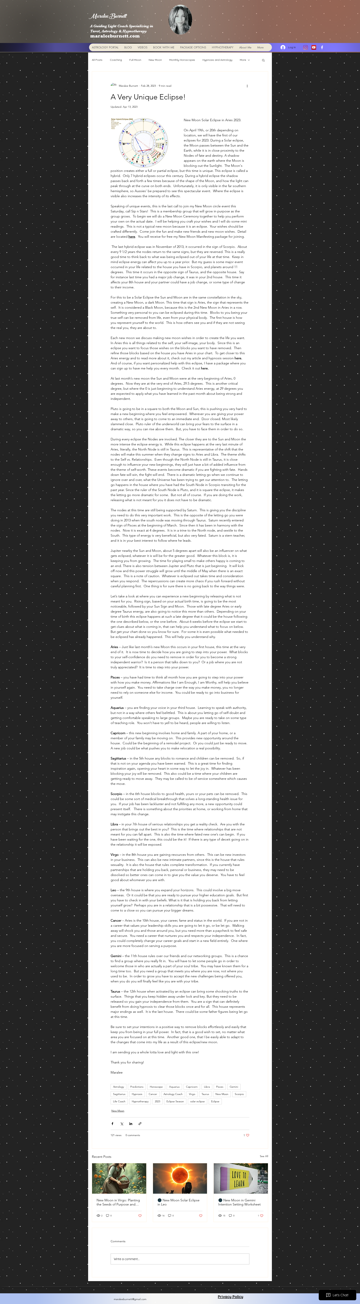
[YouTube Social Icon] (313, 47)
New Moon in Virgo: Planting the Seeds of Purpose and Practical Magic (118, 1202)
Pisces (219, 1086)
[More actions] (247, 85)
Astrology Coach (173, 1094)
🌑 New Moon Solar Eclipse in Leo (179, 1202)
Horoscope (156, 1086)
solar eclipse (197, 1101)
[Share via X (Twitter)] (121, 1123)
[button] (263, 60)
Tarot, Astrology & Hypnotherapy (118, 31)
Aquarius (174, 1086)
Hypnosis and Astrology (217, 60)
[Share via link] (140, 1123)
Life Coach (119, 1101)
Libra (207, 1086)
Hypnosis (137, 1094)
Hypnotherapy (140, 1101)
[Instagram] (305, 47)
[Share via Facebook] (112, 1123)
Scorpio (239, 1094)
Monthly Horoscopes (182, 60)
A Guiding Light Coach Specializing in (121, 26)
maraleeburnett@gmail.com (130, 1299)
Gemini (234, 1086)
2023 (157, 1101)
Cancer (153, 1094)
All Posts (97, 60)
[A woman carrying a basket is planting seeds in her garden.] (119, 1178)
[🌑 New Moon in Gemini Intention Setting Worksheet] (241, 1178)
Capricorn (192, 1086)
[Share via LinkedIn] (131, 1123)
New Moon (155, 60)
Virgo (192, 1094)
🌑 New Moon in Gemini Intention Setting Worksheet (239, 1202)
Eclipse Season (175, 1101)
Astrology (118, 1086)
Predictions (136, 1086)
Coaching (116, 60)
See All (264, 1156)
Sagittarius (119, 1094)
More (243, 60)
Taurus (205, 1094)
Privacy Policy (230, 1296)
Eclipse (215, 1101)
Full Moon (135, 60)
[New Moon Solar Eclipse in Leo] (180, 1178)
